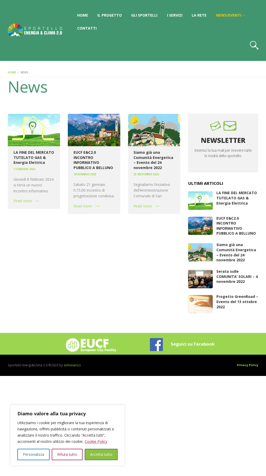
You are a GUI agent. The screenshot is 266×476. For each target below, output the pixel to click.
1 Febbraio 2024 (24, 169)
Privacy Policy (247, 365)
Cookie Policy (96, 441)
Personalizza (33, 454)
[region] (67, 435)
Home (12, 72)
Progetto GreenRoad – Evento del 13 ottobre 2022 (237, 301)
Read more (23, 200)
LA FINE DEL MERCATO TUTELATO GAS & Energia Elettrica (34, 157)
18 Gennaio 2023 (85, 174)
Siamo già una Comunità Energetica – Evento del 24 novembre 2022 (153, 160)
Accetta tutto (101, 454)
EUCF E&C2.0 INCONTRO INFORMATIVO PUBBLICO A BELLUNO (93, 160)
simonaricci (72, 365)
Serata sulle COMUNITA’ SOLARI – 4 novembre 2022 (237, 276)
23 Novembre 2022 (146, 174)
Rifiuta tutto (67, 454)
